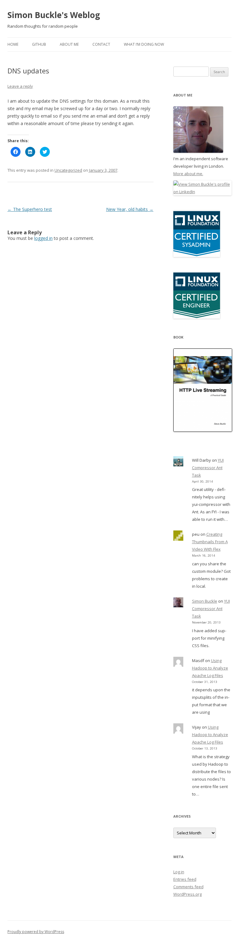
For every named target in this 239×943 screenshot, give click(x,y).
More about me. (188, 173)
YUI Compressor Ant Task (208, 467)
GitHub (39, 44)
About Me (69, 44)
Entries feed (184, 879)
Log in (178, 872)
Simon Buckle (204, 601)
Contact (101, 44)
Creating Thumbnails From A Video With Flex (210, 541)
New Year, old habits (129, 209)
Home (12, 44)
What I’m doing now (144, 44)
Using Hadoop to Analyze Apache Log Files (210, 668)
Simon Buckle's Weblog (53, 15)
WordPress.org (187, 894)
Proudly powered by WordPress (35, 931)
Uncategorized (68, 170)
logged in (43, 238)
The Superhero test (29, 209)
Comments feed (188, 886)
